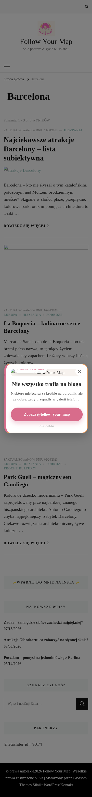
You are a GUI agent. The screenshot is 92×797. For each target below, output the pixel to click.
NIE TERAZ (46, 426)
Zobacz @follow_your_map (47, 414)
